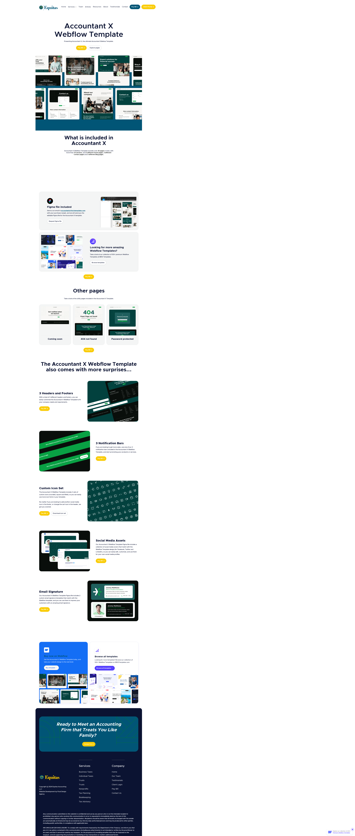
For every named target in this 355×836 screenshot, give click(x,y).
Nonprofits (83, 789)
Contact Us (116, 793)
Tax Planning (84, 793)
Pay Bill (115, 789)
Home (63, 7)
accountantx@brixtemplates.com (73, 210)
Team (81, 7)
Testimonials (115, 7)
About (105, 7)
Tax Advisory (84, 802)
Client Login (117, 785)
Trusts (81, 780)
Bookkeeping (85, 797)
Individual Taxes (86, 776)
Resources (97, 7)
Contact (125, 7)
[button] (72, 7)
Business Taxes (85, 772)
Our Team (116, 776)
